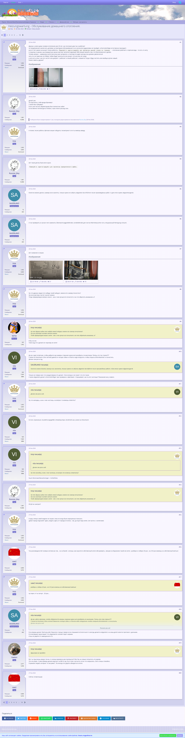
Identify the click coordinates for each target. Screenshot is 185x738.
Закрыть (179, 735)
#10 (180, 351)
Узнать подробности (85, 735)
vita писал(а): (36, 390)
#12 (180, 416)
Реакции (7, 63)
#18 (180, 609)
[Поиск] (180, 2)
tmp (11, 29)
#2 (180, 97)
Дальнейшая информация (167, 735)
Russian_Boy (82, 119)
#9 (180, 321)
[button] (8, 718)
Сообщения (8, 65)
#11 (180, 384)
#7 (180, 249)
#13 (180, 448)
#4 (180, 159)
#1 (180, 42)
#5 (180, 189)
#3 (180, 126)
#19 (180, 643)
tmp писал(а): (36, 327)
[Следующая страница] (22, 35)
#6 (180, 219)
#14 (180, 485)
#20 (180, 673)
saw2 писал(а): (37, 583)
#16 (180, 547)
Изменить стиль (177, 729)
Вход (174, 2)
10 (20, 35)
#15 (180, 515)
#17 (180, 577)
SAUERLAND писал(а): (39, 365)
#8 (180, 289)
